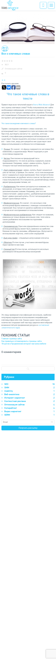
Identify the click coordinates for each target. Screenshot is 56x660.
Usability (29, 391)
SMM (29, 387)
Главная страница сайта (11, 338)
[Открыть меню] (51, 5)
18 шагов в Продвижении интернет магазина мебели (23, 344)
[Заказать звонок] (43, 5)
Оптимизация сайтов (29, 404)
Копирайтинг (29, 408)
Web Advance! (44, 104)
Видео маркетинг (29, 411)
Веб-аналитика (29, 394)
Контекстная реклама (29, 401)
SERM (29, 414)
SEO (29, 384)
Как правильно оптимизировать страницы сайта (21, 341)
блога (35, 104)
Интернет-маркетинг (29, 397)
